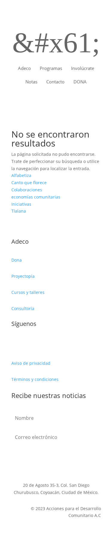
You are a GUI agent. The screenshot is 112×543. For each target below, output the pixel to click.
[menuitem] (24, 68)
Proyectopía (23, 276)
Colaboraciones (26, 190)
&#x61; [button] (56, 43)
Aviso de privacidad (30, 363)
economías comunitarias (35, 197)
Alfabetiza (21, 175)
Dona (16, 260)
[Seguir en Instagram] (40, 343)
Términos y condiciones (35, 379)
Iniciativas (21, 204)
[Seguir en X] (28, 343)
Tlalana (18, 211)
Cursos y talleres (28, 292)
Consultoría (22, 308)
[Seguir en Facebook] (16, 343)
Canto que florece (29, 182)
